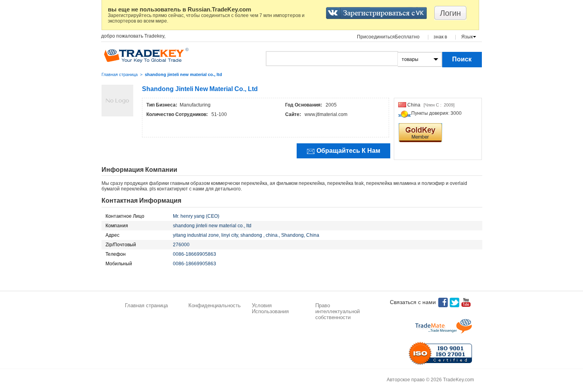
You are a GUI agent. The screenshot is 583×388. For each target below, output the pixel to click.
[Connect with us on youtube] (466, 302)
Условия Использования (270, 308)
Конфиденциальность (214, 305)
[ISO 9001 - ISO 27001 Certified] (440, 353)
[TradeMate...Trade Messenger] (443, 326)
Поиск (462, 59)
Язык (467, 37)
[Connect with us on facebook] (443, 302)
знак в (440, 37)
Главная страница (120, 74)
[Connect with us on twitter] (454, 302)
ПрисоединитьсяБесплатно (388, 37)
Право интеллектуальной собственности (337, 311)
